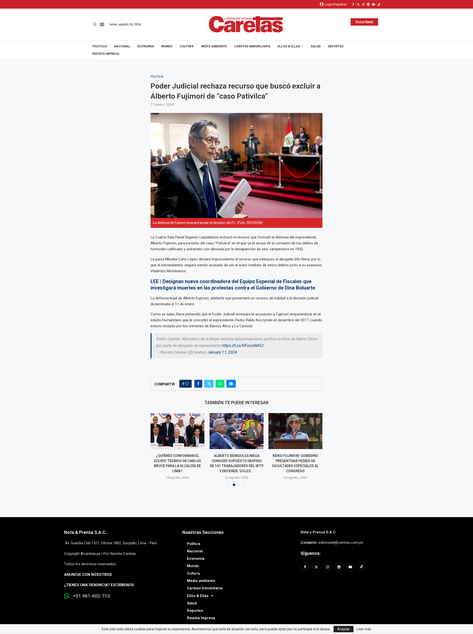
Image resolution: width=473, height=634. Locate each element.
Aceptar (343, 629)
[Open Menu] (102, 24)
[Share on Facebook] (198, 384)
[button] (157, 449)
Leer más (364, 629)
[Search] (94, 24)
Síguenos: (311, 553)
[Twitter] (358, 4)
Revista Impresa (105, 53)
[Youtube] (373, 4)
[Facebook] (353, 4)
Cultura (187, 46)
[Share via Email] (231, 384)
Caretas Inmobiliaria (252, 46)
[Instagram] (363, 4)
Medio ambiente (214, 46)
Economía (145, 46)
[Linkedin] (368, 4)
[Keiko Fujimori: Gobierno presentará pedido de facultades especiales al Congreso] (236, 431)
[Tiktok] (379, 4)
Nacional (122, 46)
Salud (316, 46)
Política (99, 46)
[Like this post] (187, 384)
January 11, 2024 (222, 352)
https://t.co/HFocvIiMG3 (243, 345)
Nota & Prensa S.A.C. (85, 532)
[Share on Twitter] (209, 384)
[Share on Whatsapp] (220, 384)
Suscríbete (364, 22)
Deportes (335, 46)
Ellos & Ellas (289, 46)
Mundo (166, 46)
